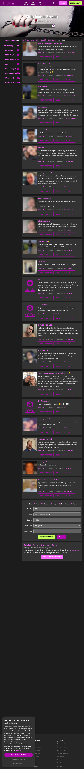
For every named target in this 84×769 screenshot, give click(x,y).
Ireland (41, 741)
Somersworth (71, 52)
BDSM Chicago (60, 763)
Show (30, 504)
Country (29, 509)
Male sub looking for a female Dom (50, 43)
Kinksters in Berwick (11, 40)
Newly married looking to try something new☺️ (54, 373)
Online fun (41, 262)
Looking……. (42, 107)
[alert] (18, 742)
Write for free (46, 57)
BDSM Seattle (59, 766)
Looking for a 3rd (44, 419)
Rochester (70, 136)
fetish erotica (74, 550)
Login (63, 3)
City (30, 514)
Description (28, 531)
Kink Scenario (43, 87)
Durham (69, 468)
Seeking (41, 147)
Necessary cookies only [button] (18, 759)
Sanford (69, 362)
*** (39, 279)
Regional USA (60, 741)
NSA (6, 64)
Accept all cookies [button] (18, 755)
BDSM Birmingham (36, 747)
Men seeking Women (12, 73)
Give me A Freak (43, 305)
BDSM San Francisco (62, 753)
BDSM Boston (60, 756)
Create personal (47, 537)
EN (54, 3)
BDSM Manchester (36, 750)
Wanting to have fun (45, 198)
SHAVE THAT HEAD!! (45, 325)
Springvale (70, 428)
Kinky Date (9, 50)
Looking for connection (46, 173)
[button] (18, 763)
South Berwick (71, 96)
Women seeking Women (13, 82)
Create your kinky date (52, 557)
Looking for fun (43, 462)
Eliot (68, 407)
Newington (70, 75)
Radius (29, 520)
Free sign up (75, 3)
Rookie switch (43, 350)
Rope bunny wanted (45, 439)
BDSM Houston (60, 760)
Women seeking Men (12, 78)
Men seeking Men (11, 69)
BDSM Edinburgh (35, 760)
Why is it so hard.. (44, 221)
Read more (19, 750)
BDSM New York (60, 744)
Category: (28, 526)
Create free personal (64, 57)
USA (65, 52)
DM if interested (43, 401)
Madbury (69, 250)
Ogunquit (69, 491)
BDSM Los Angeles (61, 747)
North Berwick (71, 118)
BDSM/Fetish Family (12, 59)
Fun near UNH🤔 (44, 241)
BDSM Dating (8, 46)
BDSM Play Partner (11, 55)
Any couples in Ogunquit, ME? (48, 480)
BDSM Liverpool (35, 753)
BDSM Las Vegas (60, 750)
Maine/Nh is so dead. (45, 64)
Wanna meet (42, 130)
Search (62, 537)
